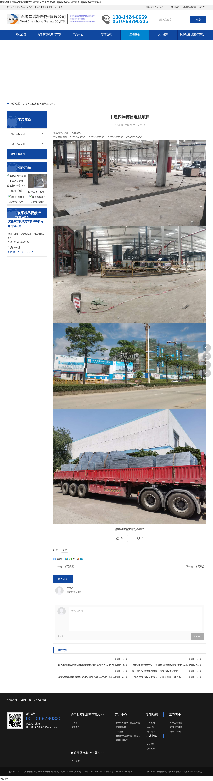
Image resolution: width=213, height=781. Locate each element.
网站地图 (150, 7)
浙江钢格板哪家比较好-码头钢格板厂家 (78, 677)
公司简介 (76, 723)
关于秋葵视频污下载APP (49, 39)
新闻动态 (106, 34)
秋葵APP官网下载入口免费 (128, 723)
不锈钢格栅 (121, 727)
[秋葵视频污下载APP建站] (190, 771)
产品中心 (78, 34)
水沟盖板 (120, 731)
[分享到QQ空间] (66, 559)
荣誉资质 (76, 727)
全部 (64, 550)
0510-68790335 (207, 348)
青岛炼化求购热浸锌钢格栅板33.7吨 (76, 665)
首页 (24, 103)
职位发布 (151, 748)
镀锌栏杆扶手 (122, 740)
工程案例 (134, 34)
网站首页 (21, 34)
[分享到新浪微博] (78, 559)
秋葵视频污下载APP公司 (168, 771)
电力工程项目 (18, 133)
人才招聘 (163, 34)
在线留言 (76, 761)
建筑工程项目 (49, 103)
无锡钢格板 (40, 700)
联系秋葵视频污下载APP (194, 7)
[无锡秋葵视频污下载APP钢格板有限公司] (52, 19)
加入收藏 (175, 7)
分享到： (60, 559)
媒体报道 (151, 727)
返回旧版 (26, 700)
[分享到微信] (70, 559)
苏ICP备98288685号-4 (121, 771)
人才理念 (151, 744)
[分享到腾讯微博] (81, 559)
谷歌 (163, 7)
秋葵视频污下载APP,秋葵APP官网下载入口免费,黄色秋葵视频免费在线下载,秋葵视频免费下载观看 (51, 2)
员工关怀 (151, 731)
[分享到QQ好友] (74, 559)
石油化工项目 (18, 143)
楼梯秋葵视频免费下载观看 (128, 736)
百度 (158, 7)
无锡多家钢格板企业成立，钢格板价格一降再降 (156, 677)
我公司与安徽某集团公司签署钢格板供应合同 (155, 671)
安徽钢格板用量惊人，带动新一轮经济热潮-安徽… (158, 665)
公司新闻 (151, 723)
